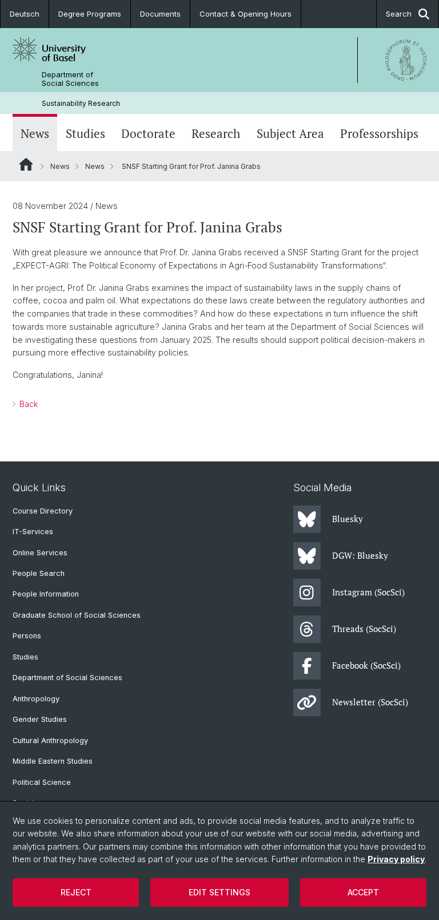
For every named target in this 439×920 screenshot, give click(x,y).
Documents (160, 13)
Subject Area (290, 133)
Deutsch (24, 13)
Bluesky (347, 518)
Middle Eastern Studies (53, 761)
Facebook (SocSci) (366, 665)
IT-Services (33, 531)
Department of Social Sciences (70, 79)
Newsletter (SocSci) (370, 702)
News (35, 133)
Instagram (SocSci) (368, 592)
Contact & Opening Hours (245, 13)
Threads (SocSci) (364, 628)
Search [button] (399, 13)
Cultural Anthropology (50, 740)
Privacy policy (396, 859)
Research (215, 133)
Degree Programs (89, 13)
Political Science (42, 782)
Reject (76, 892)
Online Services (40, 552)
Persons (27, 635)
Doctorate (148, 133)
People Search (39, 573)
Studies (85, 133)
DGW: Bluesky (360, 555)
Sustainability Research (81, 103)
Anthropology (36, 698)
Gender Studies (40, 719)
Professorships (379, 133)
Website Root (26, 164)
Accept (363, 892)
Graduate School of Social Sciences (77, 615)
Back (27, 404)
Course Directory (43, 511)
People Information (46, 594)
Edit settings (219, 892)
